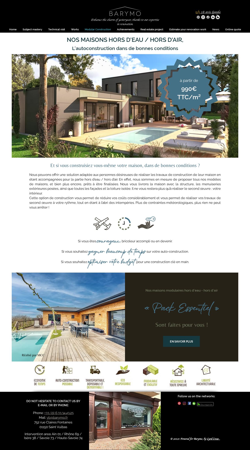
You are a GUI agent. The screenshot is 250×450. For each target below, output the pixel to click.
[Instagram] (203, 17)
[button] (151, 29)
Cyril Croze (213, 439)
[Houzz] (218, 17)
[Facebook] (208, 17)
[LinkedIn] (213, 17)
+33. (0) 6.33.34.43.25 (59, 413)
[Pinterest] (198, 17)
